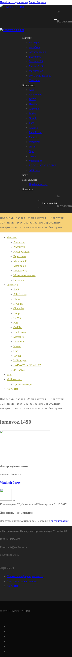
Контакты (12, 585)
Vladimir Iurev (10, 482)
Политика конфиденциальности (25, 576)
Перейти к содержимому (14, 2)
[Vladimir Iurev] (6, 499)
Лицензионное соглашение (22, 581)
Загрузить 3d (49, 203)
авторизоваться (59, 520)
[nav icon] (55, 19)
